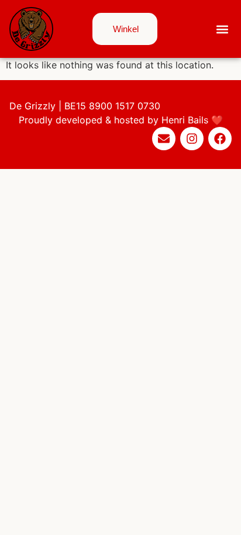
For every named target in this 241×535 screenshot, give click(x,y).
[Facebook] (220, 138)
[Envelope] (163, 138)
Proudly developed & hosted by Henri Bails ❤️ (121, 120)
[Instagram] (192, 138)
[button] (222, 29)
